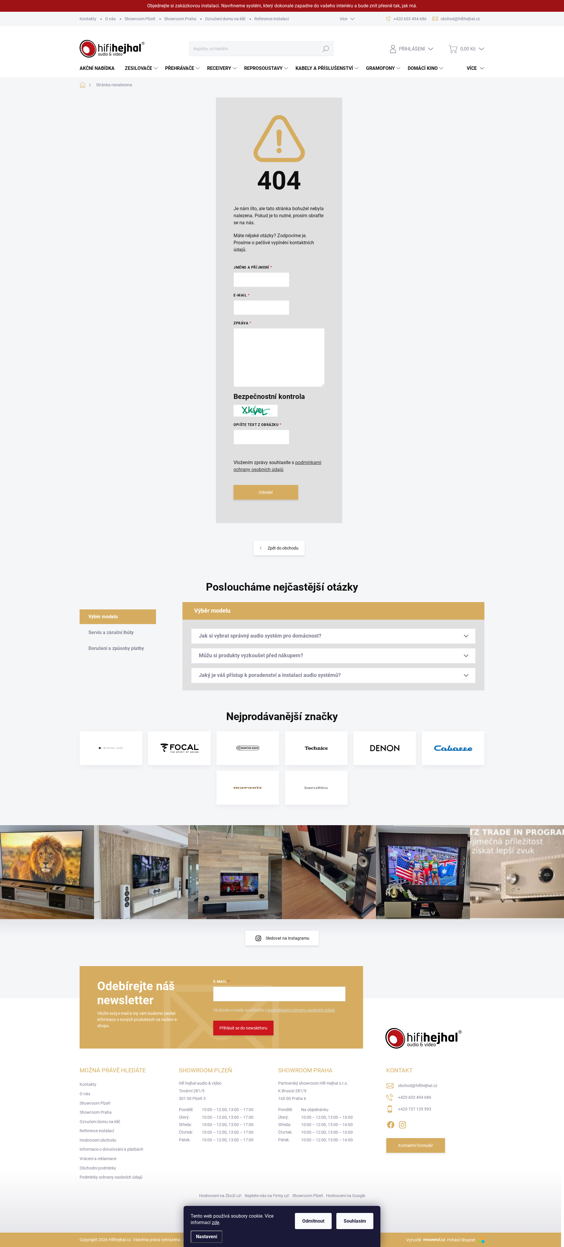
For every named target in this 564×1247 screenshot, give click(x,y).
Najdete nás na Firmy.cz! (267, 1195)
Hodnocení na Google (345, 1195)
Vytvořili (413, 1240)
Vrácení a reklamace (98, 1158)
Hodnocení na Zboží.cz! (220, 1195)
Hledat (326, 48)
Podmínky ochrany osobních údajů (111, 1177)
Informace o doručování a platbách (111, 1149)
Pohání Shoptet (461, 1240)
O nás (110, 18)
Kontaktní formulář (415, 1145)
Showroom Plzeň (140, 18)
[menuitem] (99, 68)
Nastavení (206, 1236)
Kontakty (88, 18)
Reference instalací (271, 18)
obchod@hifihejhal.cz (417, 1085)
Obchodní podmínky (98, 1168)
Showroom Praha (180, 18)
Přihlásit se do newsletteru (243, 1028)
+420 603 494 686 (414, 1097)
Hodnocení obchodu (98, 1140)
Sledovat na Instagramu (287, 938)
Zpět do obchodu (283, 548)
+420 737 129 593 (414, 1109)
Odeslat (266, 492)
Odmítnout (313, 1221)
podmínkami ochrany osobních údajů (301, 1010)
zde (215, 1222)
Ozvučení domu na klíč (225, 18)
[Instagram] (402, 1123)
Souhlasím (355, 1221)
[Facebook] (390, 1123)
